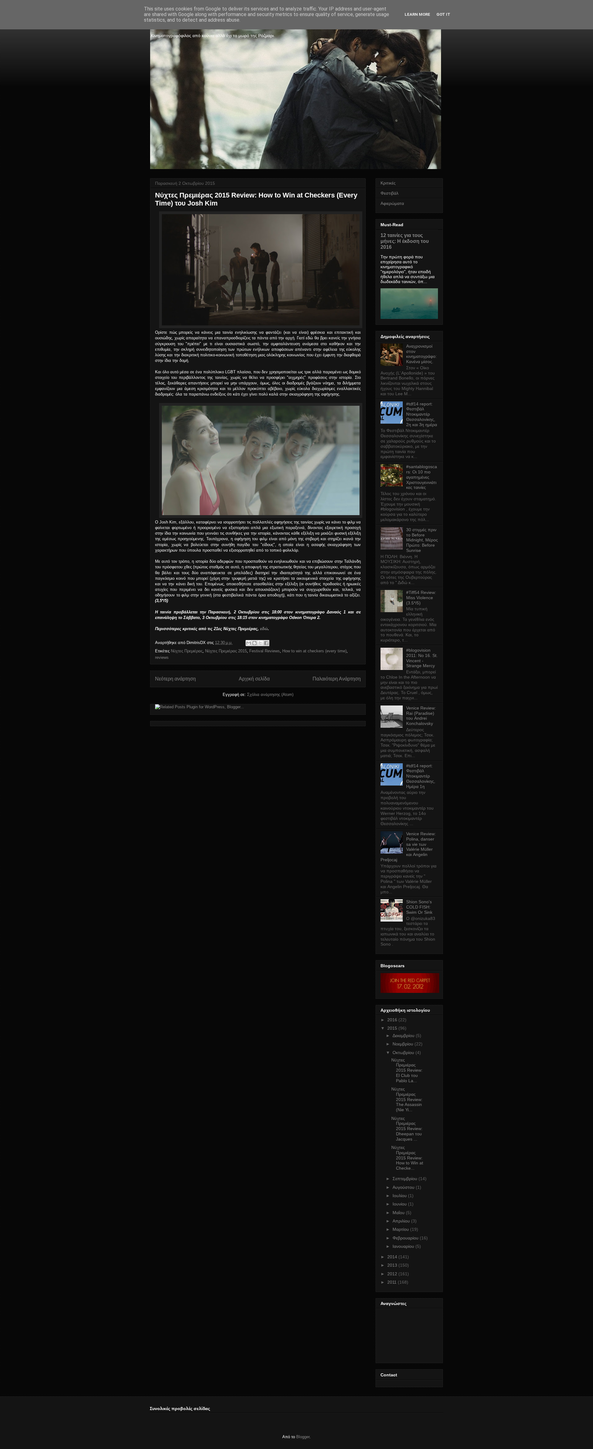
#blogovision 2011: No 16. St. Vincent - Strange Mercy (422, 658)
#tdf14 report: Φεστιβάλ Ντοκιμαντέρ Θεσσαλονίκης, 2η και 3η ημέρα (421, 414)
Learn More (417, 14)
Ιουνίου (400, 1203)
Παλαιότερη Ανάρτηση (337, 678)
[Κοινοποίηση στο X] (260, 643)
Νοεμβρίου (403, 1043)
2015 (392, 1028)
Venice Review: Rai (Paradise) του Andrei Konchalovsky (421, 715)
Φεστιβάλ (389, 193)
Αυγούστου (403, 1187)
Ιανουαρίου (403, 1246)
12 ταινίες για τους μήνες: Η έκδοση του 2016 (405, 241)
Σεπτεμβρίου (405, 1178)
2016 (392, 1019)
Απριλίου (401, 1220)
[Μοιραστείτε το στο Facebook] (266, 643)
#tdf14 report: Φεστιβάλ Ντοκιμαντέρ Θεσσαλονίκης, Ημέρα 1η (420, 776)
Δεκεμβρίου (403, 1035)
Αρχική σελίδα (254, 678)
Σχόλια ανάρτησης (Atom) (270, 694)
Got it (443, 14)
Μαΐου (399, 1212)
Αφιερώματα (392, 203)
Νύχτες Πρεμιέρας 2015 (226, 651)
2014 (392, 1256)
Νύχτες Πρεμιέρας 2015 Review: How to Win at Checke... (407, 1158)
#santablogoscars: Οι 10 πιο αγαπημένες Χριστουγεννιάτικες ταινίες (421, 477)
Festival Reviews (264, 651)
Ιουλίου (400, 1195)
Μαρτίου (401, 1229)
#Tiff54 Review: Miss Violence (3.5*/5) (421, 597)
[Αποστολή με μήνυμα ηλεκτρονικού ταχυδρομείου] (249, 643)
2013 (392, 1265)
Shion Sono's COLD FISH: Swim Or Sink (419, 907)
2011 (392, 1282)
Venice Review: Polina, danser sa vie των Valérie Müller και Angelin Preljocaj (408, 846)
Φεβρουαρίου (405, 1237)
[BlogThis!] (254, 643)
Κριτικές (388, 182)
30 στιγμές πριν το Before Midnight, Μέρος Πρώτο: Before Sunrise (422, 540)
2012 (392, 1273)
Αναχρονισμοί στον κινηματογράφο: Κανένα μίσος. (421, 354)
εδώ (264, 628)
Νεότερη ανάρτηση (175, 678)
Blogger (302, 1436)
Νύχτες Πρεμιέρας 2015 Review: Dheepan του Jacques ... (407, 1129)
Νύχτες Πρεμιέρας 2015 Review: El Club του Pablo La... (407, 1070)
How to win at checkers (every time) (314, 651)
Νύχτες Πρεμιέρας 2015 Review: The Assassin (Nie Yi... (407, 1099)
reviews (162, 657)
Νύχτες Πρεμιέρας (187, 651)
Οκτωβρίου (403, 1052)
